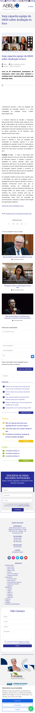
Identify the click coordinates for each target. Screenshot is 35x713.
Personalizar (17, 705)
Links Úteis (10, 597)
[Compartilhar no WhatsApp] (26, 224)
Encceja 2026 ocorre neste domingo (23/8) (18, 408)
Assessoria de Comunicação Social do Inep (19, 213)
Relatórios (10, 594)
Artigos (9, 590)
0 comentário (16, 66)
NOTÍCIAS (7, 599)
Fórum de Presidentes (12, 573)
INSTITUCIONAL (9, 565)
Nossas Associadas (12, 579)
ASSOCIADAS (8, 577)
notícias (6, 66)
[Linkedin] (21, 557)
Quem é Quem (10, 568)
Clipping (9, 589)
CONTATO (7, 602)
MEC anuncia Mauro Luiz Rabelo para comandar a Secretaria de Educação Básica (17, 317)
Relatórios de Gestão (12, 575)
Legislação (10, 595)
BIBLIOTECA (8, 587)
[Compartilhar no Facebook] (13, 224)
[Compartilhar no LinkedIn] (21, 224)
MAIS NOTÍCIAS (26, 413)
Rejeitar (17, 709)
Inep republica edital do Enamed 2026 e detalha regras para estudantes (17, 398)
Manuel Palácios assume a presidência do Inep (17, 257)
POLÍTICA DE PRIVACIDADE (12, 604)
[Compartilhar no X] (9, 224)
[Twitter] (17, 557)
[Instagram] (13, 557)
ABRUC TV (10, 592)
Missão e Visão (11, 570)
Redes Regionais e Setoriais (14, 582)
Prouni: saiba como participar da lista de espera (17, 393)
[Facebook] (9, 557)
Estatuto (9, 572)
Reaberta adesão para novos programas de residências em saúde (18, 404)
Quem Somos (10, 567)
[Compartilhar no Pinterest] (17, 224)
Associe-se (10, 585)
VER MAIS (26, 441)
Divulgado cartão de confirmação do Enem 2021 (17, 286)
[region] (17, 699)
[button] (30, 708)
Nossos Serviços (11, 580)
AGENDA (7, 600)
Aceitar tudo (17, 700)
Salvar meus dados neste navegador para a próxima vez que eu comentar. (15, 363)
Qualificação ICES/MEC (13, 584)
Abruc (5, 64)
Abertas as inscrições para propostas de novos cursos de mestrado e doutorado (17, 388)
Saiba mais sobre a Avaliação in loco (13, 206)
